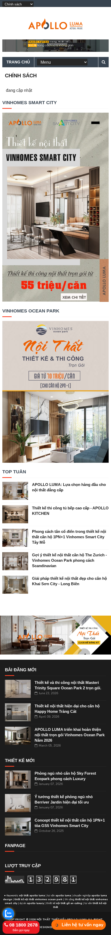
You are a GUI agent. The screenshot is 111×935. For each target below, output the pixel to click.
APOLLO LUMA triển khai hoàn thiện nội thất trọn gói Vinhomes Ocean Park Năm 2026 (70, 734)
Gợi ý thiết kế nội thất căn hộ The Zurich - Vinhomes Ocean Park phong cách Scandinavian (69, 560)
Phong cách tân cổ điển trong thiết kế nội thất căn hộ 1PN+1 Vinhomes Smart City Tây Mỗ (69, 536)
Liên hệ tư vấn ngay (82, 925)
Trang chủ (18, 62)
